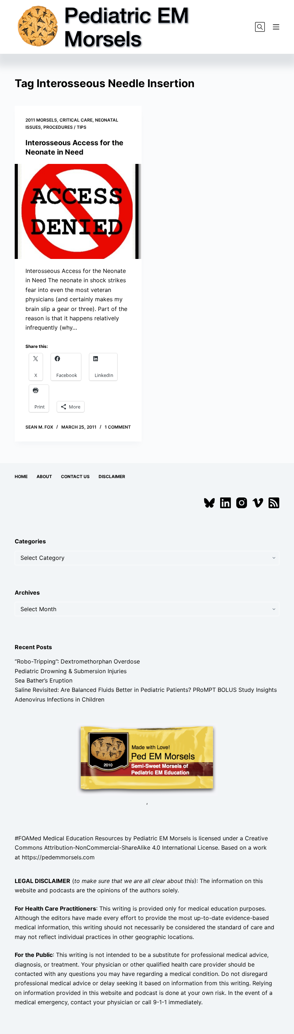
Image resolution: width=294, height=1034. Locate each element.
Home (21, 476)
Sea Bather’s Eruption (43, 680)
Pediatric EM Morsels (162, 838)
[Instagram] (241, 502)
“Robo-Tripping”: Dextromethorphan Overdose (77, 661)
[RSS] (274, 502)
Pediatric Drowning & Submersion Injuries (71, 671)
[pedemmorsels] (147, 758)
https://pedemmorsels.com (58, 857)
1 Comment (118, 427)
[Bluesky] (209, 502)
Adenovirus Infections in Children (59, 699)
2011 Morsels (41, 120)
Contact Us (75, 476)
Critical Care (76, 120)
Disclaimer (112, 476)
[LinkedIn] (225, 502)
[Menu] (276, 27)
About (44, 476)
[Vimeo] (257, 502)
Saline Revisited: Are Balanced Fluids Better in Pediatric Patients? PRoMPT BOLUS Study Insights (146, 689)
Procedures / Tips (64, 127)
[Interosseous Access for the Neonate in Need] (78, 211)
